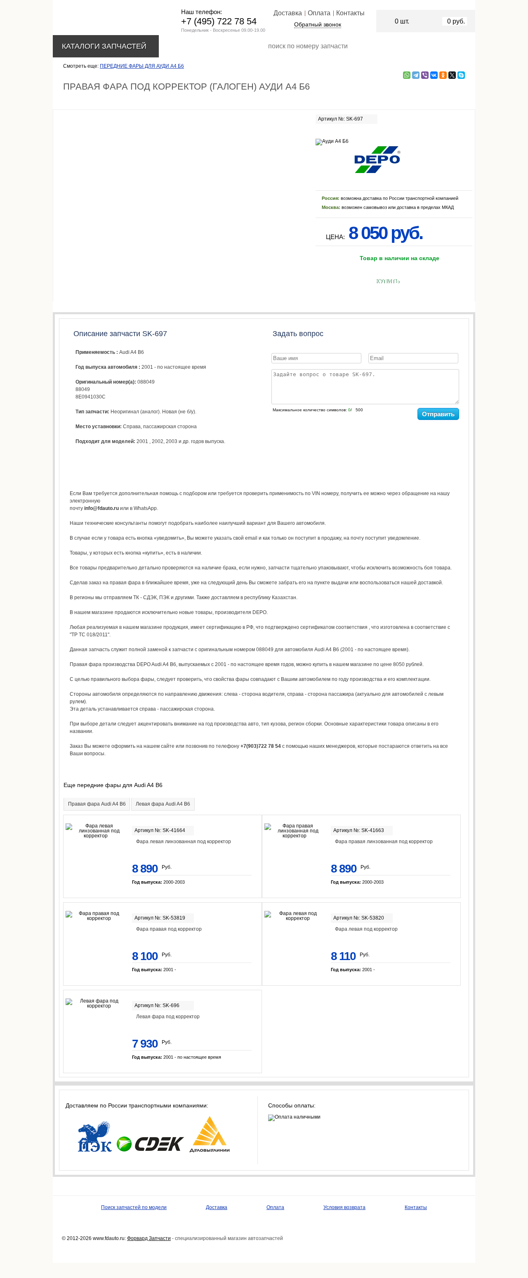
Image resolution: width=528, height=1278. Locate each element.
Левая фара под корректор (168, 1017)
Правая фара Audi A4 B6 (97, 804)
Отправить (438, 413)
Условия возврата (344, 1207)
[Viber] (425, 75)
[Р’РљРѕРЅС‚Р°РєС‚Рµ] (434, 75)
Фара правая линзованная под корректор (384, 841)
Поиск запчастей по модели (134, 1207)
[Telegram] (416, 75)
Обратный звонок (317, 24)
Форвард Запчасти (149, 1238)
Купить (387, 281)
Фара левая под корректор (366, 929)
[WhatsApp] (406, 75)
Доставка (287, 13)
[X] (452, 75)
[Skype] (461, 75)
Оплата (319, 13)
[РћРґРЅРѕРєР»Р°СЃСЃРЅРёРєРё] (443, 75)
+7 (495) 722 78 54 (219, 21)
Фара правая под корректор (169, 929)
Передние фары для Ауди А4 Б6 (142, 66)
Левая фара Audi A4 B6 (163, 804)
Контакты (350, 13)
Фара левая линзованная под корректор (183, 841)
